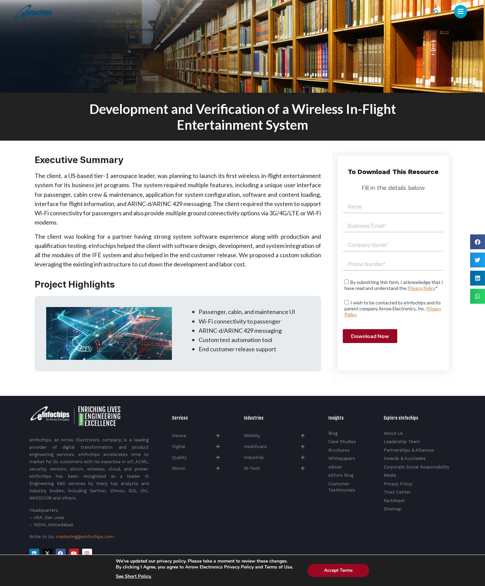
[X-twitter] (47, 554)
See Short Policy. (133, 576)
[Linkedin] (34, 554)
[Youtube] (74, 554)
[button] (436, 12)
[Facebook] (61, 554)
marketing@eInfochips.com (85, 536)
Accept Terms (338, 570)
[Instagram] (87, 554)
